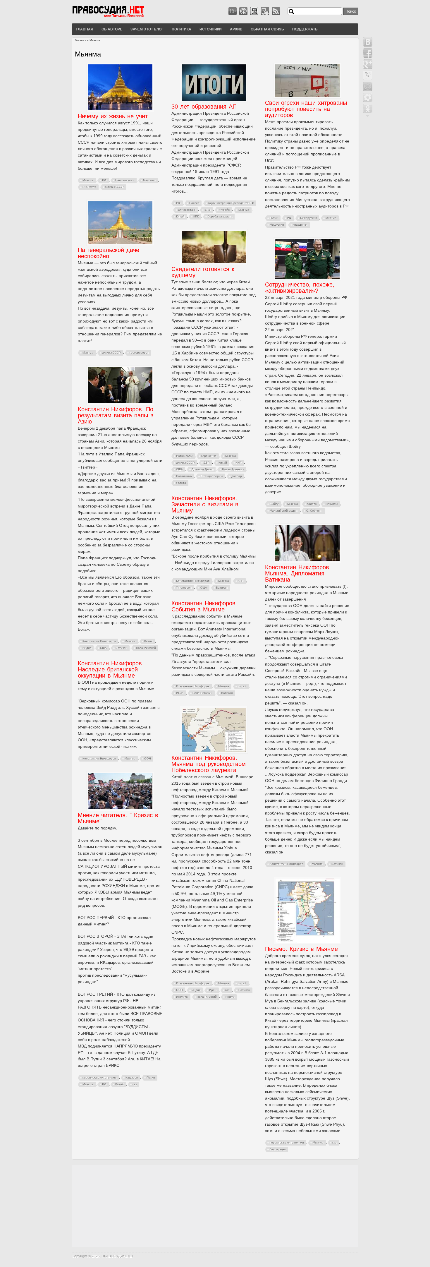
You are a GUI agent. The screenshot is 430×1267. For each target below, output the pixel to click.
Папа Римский (146, 647)
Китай (180, 216)
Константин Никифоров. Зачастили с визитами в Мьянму (204, 504)
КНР (239, 462)
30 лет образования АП (204, 106)
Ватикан (121, 647)
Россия (194, 203)
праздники (300, 224)
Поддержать (305, 29)
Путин (274, 218)
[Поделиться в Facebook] (367, 53)
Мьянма (87, 180)
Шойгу (274, 503)
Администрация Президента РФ (231, 203)
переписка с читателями (99, 1077)
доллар (236, 476)
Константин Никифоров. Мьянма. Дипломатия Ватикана (298, 573)
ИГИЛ (180, 693)
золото (181, 482)
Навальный (184, 476)
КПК (196, 216)
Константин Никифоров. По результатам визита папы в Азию (116, 415)
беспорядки (278, 1149)
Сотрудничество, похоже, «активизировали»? (299, 287)
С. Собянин (314, 510)
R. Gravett (89, 186)
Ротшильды (184, 455)
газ (227, 990)
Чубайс (224, 209)
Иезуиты (332, 503)
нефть (230, 996)
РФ (104, 180)
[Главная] (115, 17)
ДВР (207, 462)
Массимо (149, 180)
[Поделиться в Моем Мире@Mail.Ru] (367, 86)
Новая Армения (233, 469)
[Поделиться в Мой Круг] (367, 97)
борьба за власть (220, 216)
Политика (181, 29)
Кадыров (131, 1077)
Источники (210, 29)
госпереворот (139, 352)
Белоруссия (308, 218)
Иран (212, 990)
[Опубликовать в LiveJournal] (367, 75)
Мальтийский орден (283, 510)
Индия (86, 647)
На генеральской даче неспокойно (108, 253)
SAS (207, 209)
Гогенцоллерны (212, 476)
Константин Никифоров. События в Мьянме (204, 606)
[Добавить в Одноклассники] (367, 108)
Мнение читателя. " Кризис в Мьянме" (118, 818)
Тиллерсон (184, 587)
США (179, 469)
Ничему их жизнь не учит (113, 116)
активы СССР (114, 186)
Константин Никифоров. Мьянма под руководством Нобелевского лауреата (208, 764)
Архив (236, 29)
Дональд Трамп (202, 469)
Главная (84, 29)
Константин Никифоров (99, 641)
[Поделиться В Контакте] (367, 42)
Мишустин (277, 224)
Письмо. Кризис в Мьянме (301, 949)
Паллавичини (124, 180)
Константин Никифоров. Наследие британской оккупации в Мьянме (111, 669)
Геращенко (208, 455)
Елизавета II (187, 209)
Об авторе (112, 29)
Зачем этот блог (147, 29)
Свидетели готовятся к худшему (202, 272)
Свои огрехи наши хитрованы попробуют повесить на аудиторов (306, 109)
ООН (147, 758)
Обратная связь (267, 29)
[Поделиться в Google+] (367, 64)
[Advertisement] (215, 1206)
